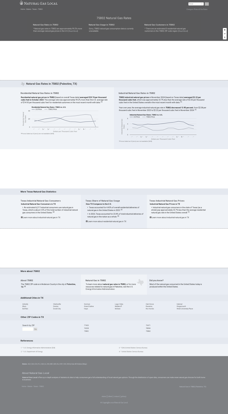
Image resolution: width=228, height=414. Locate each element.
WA (68, 364)
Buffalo (25, 309)
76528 (86, 328)
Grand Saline (89, 306)
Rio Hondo (150, 309)
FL (39, 364)
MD (51, 364)
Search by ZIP (28, 325)
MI (55, 364)
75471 (148, 325)
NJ (58, 364)
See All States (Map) (79, 364)
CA (32, 364)
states (104, 396)
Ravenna (149, 306)
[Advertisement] (114, 60)
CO (36, 364)
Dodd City (57, 309)
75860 (148, 331)
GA (42, 364)
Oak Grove (150, 304)
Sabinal (179, 304)
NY (61, 364)
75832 (86, 331)
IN (48, 364)
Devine (55, 306)
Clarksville (57, 304)
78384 (148, 328)
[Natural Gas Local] (21, 3)
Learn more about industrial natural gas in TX (41, 217)
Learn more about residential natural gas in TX (107, 221)
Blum (24, 306)
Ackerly (25, 304)
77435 (86, 325)
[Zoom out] (225, 34)
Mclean (117, 309)
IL (45, 364)
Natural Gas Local (41, 3)
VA (65, 364)
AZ (29, 364)
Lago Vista (119, 304)
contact (116, 396)
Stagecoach (181, 306)
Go (206, 4)
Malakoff (118, 306)
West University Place (185, 309)
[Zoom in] (225, 30)
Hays (86, 309)
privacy (123, 396)
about (110, 396)
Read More (47, 32)
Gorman (87, 304)
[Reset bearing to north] (225, 37)
